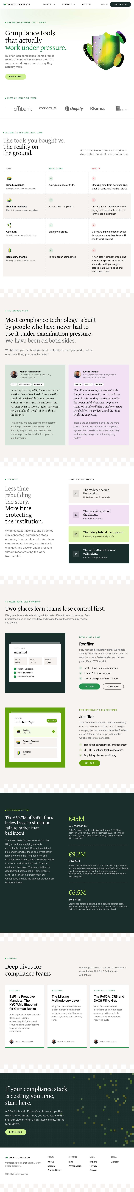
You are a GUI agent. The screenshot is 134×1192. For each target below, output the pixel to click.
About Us (86, 4)
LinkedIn (115, 1161)
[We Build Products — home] (16, 4)
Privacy (93, 1166)
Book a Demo (120, 4)
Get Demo (89, 686)
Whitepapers (75, 1166)
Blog (71, 1161)
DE (107, 4)
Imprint (93, 1161)
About (51, 1161)
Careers (51, 1166)
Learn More (113, 686)
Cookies (93, 1170)
